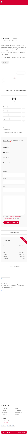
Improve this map (22, 90)
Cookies (17, 414)
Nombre (5, 171)
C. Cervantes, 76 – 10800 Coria (9, 40)
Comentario (6, 194)
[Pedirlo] (3, 2)
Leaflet (7, 90)
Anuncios (4, 414)
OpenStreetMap (16, 90)
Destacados (5, 412)
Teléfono (6, 179)
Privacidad (18, 410)
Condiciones (18, 412)
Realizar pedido (6, 432)
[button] (4, 80)
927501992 (5, 62)
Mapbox (11, 90)
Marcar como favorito (15, 266)
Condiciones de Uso (9, 218)
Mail (4, 186)
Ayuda (16, 408)
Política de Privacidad (15, 216)
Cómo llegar (21, 72)
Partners (4, 410)
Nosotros (4, 408)
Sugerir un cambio (14, 232)
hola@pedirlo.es (5, 422)
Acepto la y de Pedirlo (13, 217)
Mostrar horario (21, 432)
